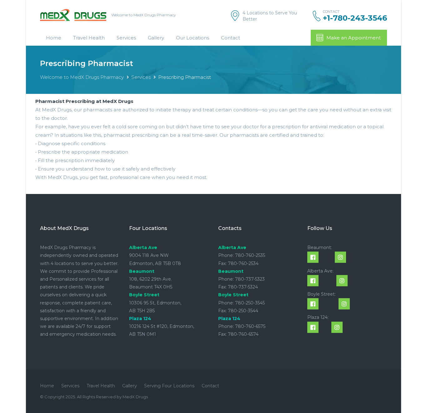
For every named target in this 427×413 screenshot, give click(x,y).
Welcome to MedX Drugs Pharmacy (82, 77)
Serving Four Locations (169, 386)
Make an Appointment (353, 38)
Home (53, 38)
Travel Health (89, 38)
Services (126, 38)
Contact (230, 38)
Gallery (156, 38)
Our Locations (192, 38)
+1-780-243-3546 (355, 18)
